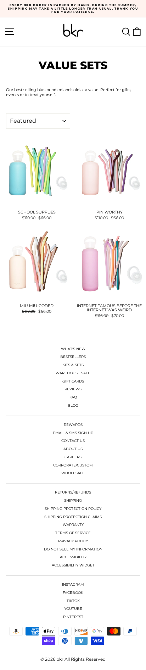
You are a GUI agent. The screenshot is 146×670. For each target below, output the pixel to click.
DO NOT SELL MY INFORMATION (73, 549)
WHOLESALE (73, 473)
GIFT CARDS (73, 381)
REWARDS (73, 424)
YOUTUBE (73, 608)
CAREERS (73, 457)
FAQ (73, 397)
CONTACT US (73, 440)
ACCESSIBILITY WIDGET (73, 565)
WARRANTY (73, 524)
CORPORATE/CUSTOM (73, 465)
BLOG (73, 405)
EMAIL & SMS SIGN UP (73, 433)
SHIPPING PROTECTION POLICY (73, 508)
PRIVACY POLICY (73, 541)
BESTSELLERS (73, 356)
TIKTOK (73, 600)
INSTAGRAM (73, 584)
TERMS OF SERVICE (73, 533)
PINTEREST (73, 616)
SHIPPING (73, 500)
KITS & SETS (73, 365)
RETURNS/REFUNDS (73, 492)
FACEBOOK (73, 592)
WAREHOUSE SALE (73, 373)
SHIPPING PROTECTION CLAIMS (73, 517)
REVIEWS (73, 389)
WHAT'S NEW (73, 349)
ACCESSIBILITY (73, 557)
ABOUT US (73, 449)
